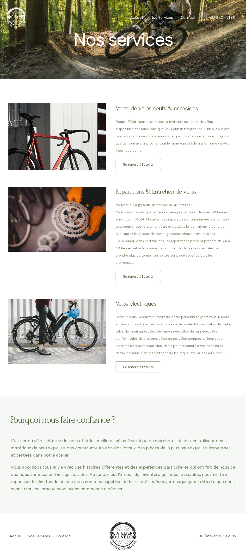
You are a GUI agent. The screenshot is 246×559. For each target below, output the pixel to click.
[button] (138, 164)
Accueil (136, 17)
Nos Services (162, 17)
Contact (188, 17)
